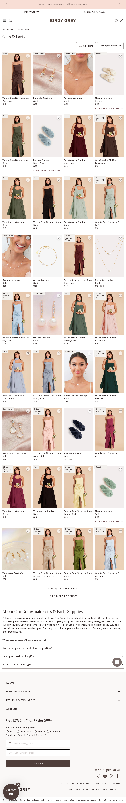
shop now (89, 4)
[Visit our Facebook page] (117, 776)
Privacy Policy (100, 783)
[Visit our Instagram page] (105, 776)
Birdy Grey (31, 12)
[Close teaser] (18, 784)
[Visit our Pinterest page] (111, 776)
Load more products (63, 596)
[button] (11, 792)
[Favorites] (116, 20)
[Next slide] (120, 4)
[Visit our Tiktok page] (98, 776)
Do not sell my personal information (84, 789)
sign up (38, 763)
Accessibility (114, 783)
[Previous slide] (6, 4)
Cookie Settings (67, 783)
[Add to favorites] (28, 56)
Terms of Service (84, 783)
